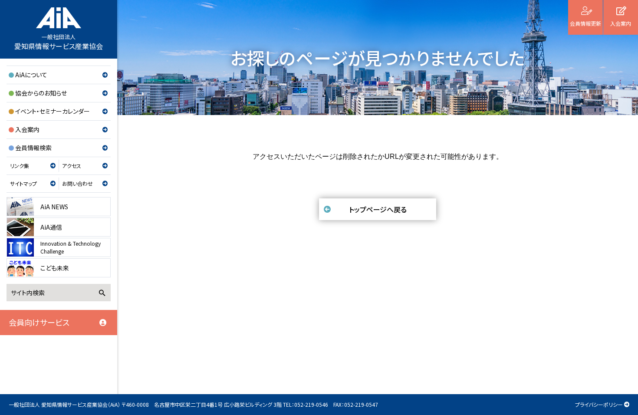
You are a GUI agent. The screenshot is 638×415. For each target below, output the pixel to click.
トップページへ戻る (378, 209)
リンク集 (19, 165)
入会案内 (27, 129)
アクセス (71, 165)
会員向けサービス (39, 322)
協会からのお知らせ (41, 93)
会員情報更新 (585, 23)
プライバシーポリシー (599, 404)
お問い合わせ (77, 183)
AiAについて (31, 74)
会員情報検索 (33, 147)
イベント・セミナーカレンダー (52, 111)
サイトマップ (23, 183)
